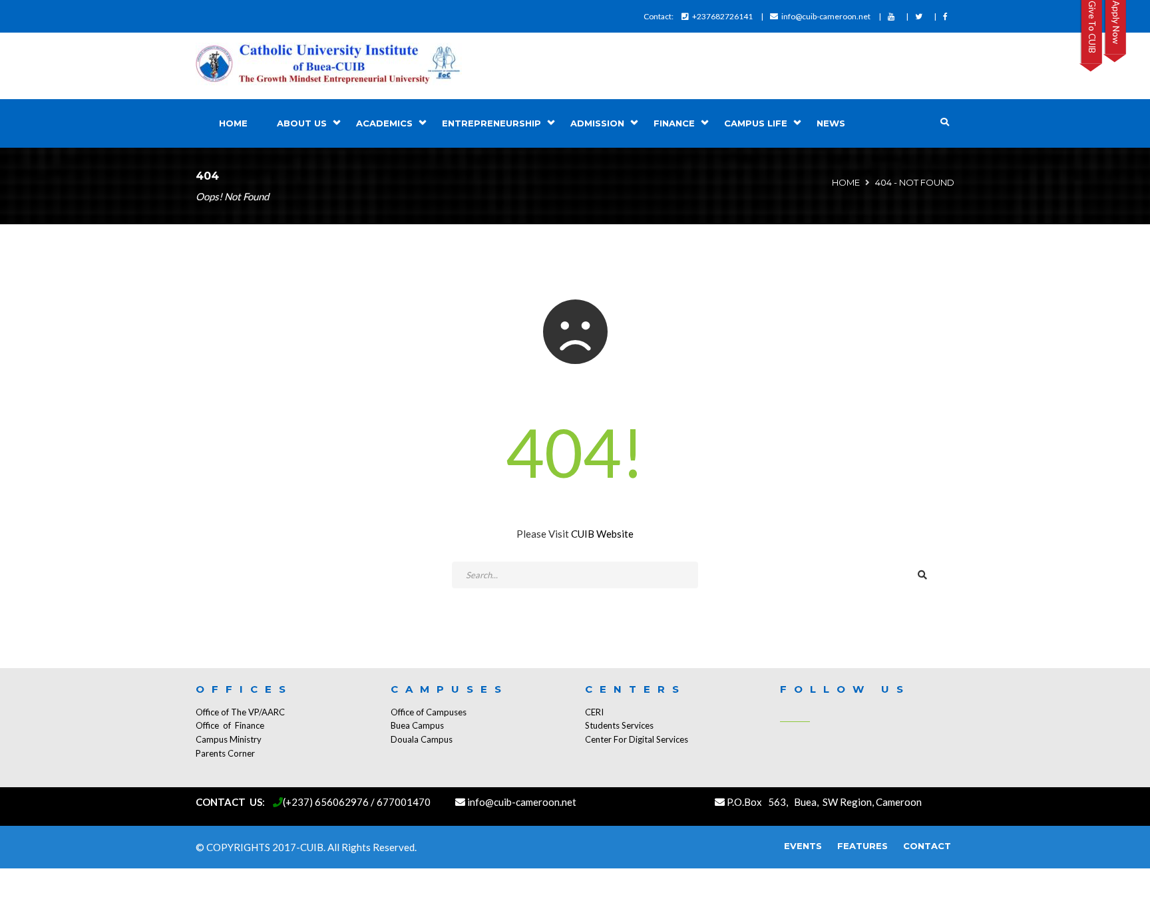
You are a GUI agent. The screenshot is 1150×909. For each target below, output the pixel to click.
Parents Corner (225, 753)
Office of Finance (230, 725)
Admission (597, 123)
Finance (674, 123)
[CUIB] (329, 66)
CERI (594, 712)
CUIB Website (602, 534)
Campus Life (755, 123)
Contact (927, 845)
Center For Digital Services (636, 739)
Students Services (619, 725)
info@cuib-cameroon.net (825, 16)
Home (233, 123)
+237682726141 (722, 16)
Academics (384, 123)
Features (862, 845)
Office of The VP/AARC (240, 712)
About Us (302, 123)
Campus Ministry (229, 739)
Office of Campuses (429, 712)
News (831, 123)
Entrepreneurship (491, 123)
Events (803, 845)
